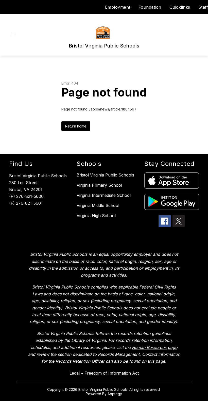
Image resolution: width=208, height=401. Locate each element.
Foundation (149, 7)
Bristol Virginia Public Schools (105, 175)
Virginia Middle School (98, 205)
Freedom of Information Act (111, 373)
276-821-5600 (30, 196)
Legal (75, 373)
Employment (117, 7)
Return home (75, 126)
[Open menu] (13, 35)
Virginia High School (96, 215)
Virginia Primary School (99, 185)
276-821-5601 (29, 203)
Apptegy (115, 394)
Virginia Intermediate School (104, 195)
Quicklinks (179, 7)
